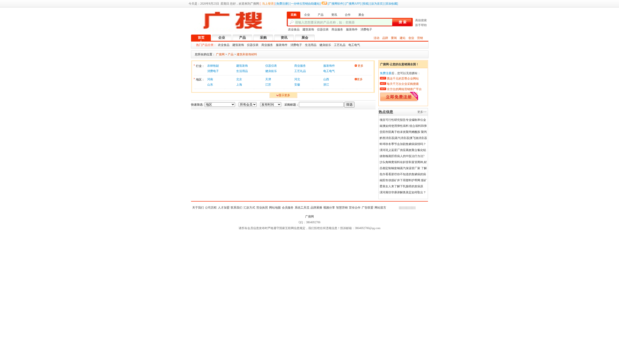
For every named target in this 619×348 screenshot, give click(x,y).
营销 (420, 38)
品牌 (385, 38)
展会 (305, 37)
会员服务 (288, 207)
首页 (201, 37)
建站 (402, 38)
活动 (376, 38)
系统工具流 (302, 207)
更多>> (422, 112)
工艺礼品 (340, 45)
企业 (221, 37)
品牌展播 (316, 207)
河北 (297, 79)
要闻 (394, 38)
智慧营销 (342, 207)
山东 (210, 84)
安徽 (297, 84)
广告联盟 (367, 207)
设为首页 (377, 3)
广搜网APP (353, 3)
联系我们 (236, 207)
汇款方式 (249, 207)
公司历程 (211, 207)
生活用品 (311, 45)
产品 (242, 37)
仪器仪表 (323, 29)
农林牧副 (213, 65)
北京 (239, 79)
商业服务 (337, 29)
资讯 (284, 37)
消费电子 (366, 29)
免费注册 (282, 3)
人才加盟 (223, 207)
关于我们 (198, 207)
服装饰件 (352, 29)
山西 (326, 79)
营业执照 (262, 207)
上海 (239, 84)
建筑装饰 (308, 29)
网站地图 (275, 207)
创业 (411, 38)
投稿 (365, 3)
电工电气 (354, 45)
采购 (263, 37)
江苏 (268, 84)
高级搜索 (421, 20)
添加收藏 (391, 3)
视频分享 (329, 207)
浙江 (326, 84)
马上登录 (268, 3)
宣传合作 (355, 207)
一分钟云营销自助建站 (305, 3)
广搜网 (309, 216)
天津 (268, 79)
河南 (210, 79)
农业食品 (294, 29)
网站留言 (380, 207)
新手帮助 (421, 25)
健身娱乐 (325, 45)
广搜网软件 (336, 3)
